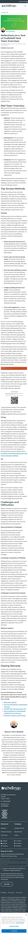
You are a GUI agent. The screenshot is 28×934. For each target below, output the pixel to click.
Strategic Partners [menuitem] (19, 828)
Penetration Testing (13, 44)
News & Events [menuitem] (18, 832)
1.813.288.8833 (4, 806)
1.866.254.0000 (6, 801)
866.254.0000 (22, 1)
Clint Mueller (11, 31)
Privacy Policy (4, 879)
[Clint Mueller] (3, 30)
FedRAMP (3, 44)
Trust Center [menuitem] (4, 835)
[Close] (26, 914)
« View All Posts (4, 12)
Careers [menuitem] (16, 835)
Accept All (14, 931)
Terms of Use (19, 892)
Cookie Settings (14, 926)
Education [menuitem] (3, 828)
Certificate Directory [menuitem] (6, 832)
